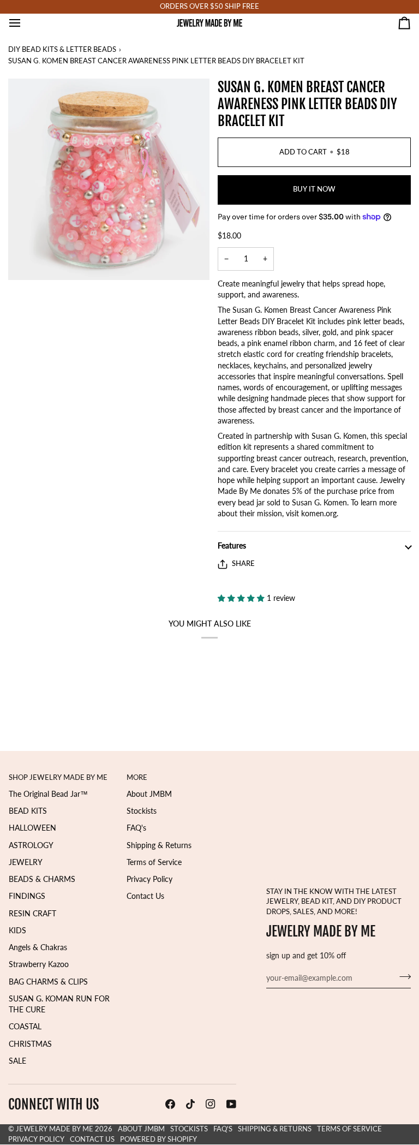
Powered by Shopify (158, 1139)
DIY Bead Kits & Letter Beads (62, 49)
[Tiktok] (190, 1104)
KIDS (17, 930)
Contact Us (145, 896)
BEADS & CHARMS (42, 879)
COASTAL (25, 1026)
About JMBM (149, 794)
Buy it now (314, 189)
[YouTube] (231, 1104)
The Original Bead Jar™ (48, 794)
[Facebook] (170, 1104)
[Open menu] (24, 23)
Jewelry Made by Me (54, 1129)
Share (243, 563)
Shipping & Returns (159, 845)
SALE (17, 1061)
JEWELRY (26, 862)
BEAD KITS (28, 811)
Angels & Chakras (38, 947)
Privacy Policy (149, 879)
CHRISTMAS (30, 1044)
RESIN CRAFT (32, 913)
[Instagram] (211, 1104)
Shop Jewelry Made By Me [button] (58, 777)
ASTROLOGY (31, 845)
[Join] (402, 976)
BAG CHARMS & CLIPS (48, 981)
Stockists (142, 811)
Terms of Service (154, 862)
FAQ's (136, 828)
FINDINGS (27, 896)
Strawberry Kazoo (39, 964)
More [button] (137, 777)
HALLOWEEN (32, 828)
